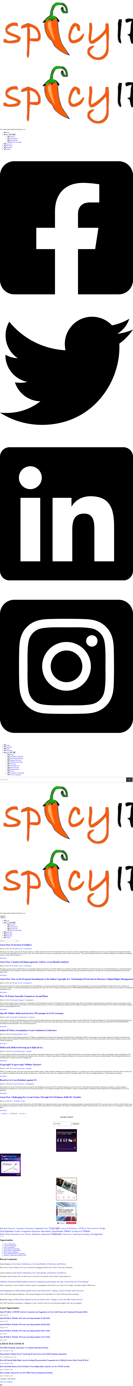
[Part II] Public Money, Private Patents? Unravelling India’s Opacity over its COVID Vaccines (35, 1366)
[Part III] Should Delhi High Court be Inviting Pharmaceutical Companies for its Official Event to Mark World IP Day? (44, 1360)
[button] (11, 134)
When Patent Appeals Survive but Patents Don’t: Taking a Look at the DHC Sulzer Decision (49, 1291)
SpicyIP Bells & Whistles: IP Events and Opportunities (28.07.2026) (25, 1331)
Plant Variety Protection (9, 1234)
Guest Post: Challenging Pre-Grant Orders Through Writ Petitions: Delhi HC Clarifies (40, 1097)
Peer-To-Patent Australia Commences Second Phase (24, 996)
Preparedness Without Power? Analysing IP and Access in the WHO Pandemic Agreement (33, 1354)
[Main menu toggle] (3, 916)
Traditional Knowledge (80, 1234)
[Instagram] (66, 742)
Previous (3, 1113)
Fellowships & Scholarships (12, 1249)
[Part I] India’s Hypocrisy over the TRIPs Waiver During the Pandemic (26, 1373)
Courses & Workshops (69, 1228)
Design (102, 1228)
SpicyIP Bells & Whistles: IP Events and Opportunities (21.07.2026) (25, 1337)
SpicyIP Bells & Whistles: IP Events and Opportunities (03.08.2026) (25, 1324)
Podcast (22, 1234)
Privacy (28, 1234)
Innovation (46, 1231)
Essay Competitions (9, 1247)
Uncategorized (27, 948)
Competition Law (41, 1228)
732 (20, 1113)
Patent (25, 1034)
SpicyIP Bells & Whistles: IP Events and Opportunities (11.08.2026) (25, 1318)
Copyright (28, 1051)
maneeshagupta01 (6, 1291)
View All (2, 1236)
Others (67, 1231)
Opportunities (57, 1231)
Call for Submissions (9, 1244)
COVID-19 (82, 1228)
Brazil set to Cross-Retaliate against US (18, 1080)
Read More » (4, 958)
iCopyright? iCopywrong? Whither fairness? (21, 1064)
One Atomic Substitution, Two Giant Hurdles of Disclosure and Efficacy (39, 1264)
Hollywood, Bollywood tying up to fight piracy (21, 1047)
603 (16, 1113)
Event (17, 1231)
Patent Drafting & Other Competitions (14, 1253)
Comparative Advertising (24, 1228)
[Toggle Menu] (14, 135)
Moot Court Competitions (11, 1252)
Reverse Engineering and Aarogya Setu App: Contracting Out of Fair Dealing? (60, 1282)
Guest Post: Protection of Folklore (16, 945)
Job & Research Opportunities (12, 1250)
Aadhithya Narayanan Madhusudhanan (14, 1282)
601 (11, 1113)
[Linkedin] (66, 589)
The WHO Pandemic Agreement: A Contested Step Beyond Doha (24, 1348)
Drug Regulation (7, 1231)
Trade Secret (67, 1234)
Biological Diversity (7, 1228)
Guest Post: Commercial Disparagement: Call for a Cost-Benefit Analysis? (34, 962)
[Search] (129, 779)
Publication (36, 1234)
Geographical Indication (30, 1231)
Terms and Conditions (6, 1382)
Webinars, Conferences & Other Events (15, 1255)
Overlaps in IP (77, 1231)
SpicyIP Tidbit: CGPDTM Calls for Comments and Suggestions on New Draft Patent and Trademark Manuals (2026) (43, 1312)
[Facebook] (66, 303)
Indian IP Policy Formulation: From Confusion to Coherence (28, 1030)
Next (24, 1113)
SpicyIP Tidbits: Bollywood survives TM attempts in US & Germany (32, 1013)
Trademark (31, 1017)
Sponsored (46, 1234)
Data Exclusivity (93, 1228)
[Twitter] (66, 437)
